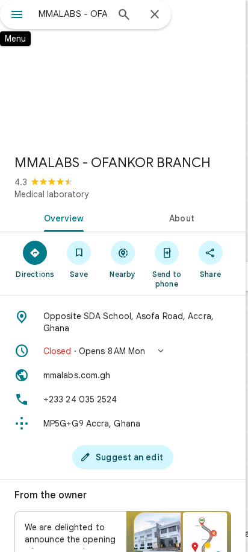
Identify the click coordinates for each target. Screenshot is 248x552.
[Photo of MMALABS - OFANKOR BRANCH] (123, 72)
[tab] (61, 217)
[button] (123, 351)
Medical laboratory (51, 194)
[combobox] (73, 14)
